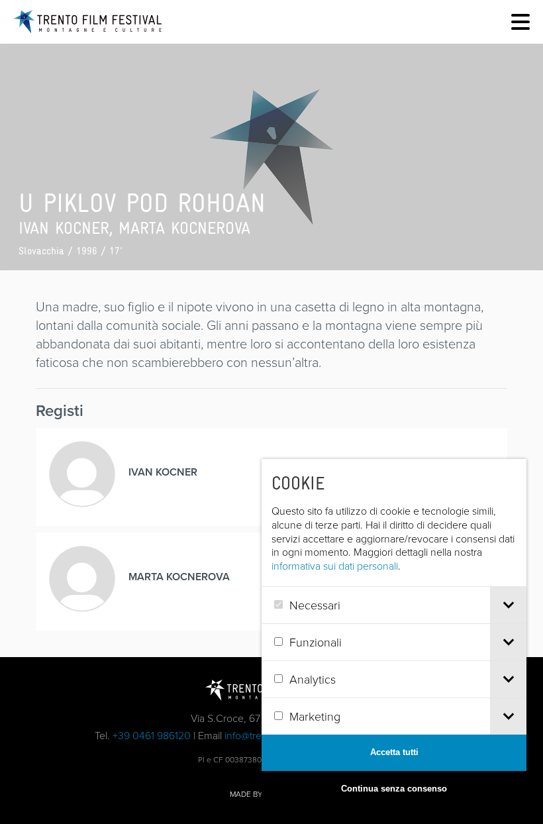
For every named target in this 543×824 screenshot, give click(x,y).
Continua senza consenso (394, 789)
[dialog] (394, 633)
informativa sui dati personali (335, 565)
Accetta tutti (394, 752)
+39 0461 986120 (152, 735)
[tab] (508, 605)
